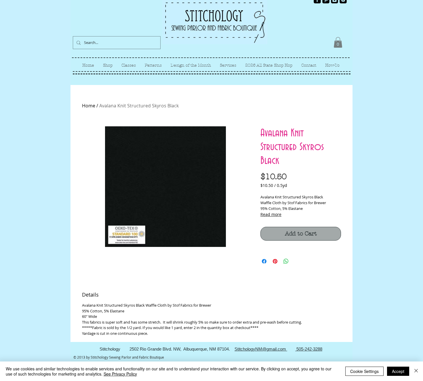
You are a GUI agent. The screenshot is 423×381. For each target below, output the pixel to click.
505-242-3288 (308, 349)
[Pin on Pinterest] (275, 261)
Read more (270, 214)
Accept (398, 371)
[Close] (416, 371)
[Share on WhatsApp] (286, 261)
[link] (338, 42)
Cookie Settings (364, 371)
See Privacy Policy (120, 374)
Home (88, 105)
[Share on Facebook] (264, 261)
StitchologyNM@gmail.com (261, 349)
